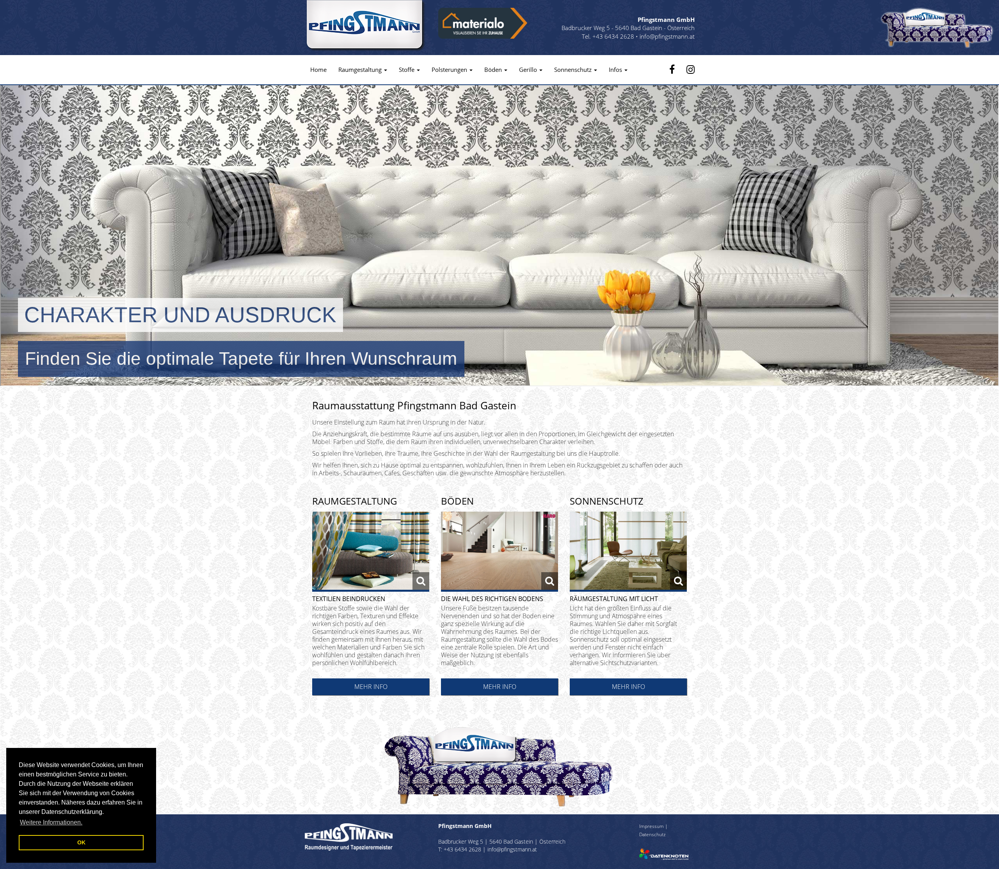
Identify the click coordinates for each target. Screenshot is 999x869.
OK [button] (81, 842)
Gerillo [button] (529, 69)
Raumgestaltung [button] (360, 69)
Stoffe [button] (407, 69)
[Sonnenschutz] (628, 552)
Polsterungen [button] (450, 69)
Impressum (651, 826)
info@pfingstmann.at (667, 36)
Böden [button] (493, 69)
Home (318, 69)
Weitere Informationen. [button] (51, 822)
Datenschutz (652, 834)
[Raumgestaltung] (370, 552)
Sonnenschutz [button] (573, 69)
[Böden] (499, 552)
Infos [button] (616, 69)
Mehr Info (371, 686)
